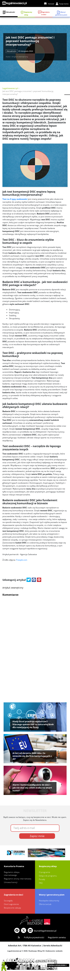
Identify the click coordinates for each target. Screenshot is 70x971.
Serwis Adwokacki (52, 945)
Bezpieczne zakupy (12, 907)
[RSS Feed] (19, 937)
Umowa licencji (10, 882)
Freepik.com (21, 559)
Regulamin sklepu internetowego (12, 873)
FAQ (40, 883)
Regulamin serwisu (57, 937)
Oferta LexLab (45, 904)
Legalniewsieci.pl (10, 88)
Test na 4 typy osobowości (15, 199)
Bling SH (41, 951)
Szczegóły (8, 900)
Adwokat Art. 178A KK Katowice (24, 945)
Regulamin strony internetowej (17, 878)
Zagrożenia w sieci (45, 13)
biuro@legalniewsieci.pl (45, 930)
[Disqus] (35, 639)
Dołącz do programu (48, 875)
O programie (44, 872)
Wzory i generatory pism (51, 894)
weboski (59, 951)
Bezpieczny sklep (28, 13)
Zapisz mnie (37, 836)
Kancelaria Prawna (14, 866)
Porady (42, 879)
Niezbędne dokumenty (49, 900)
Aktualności (10, 12)
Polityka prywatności (34, 937)
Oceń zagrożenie (11, 904)
